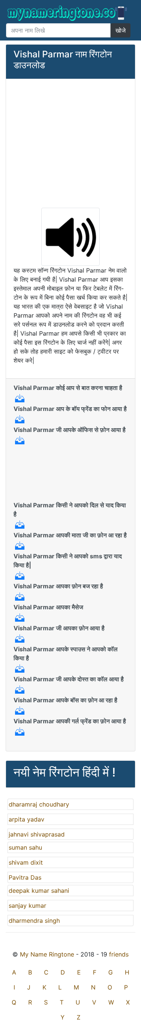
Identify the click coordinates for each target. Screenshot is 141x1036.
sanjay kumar (27, 905)
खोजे (120, 30)
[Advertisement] (70, 142)
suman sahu (25, 847)
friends (119, 954)
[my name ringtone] (67, 13)
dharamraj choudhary (39, 804)
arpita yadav (26, 819)
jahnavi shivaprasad (37, 834)
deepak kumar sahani (39, 890)
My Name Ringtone (47, 954)
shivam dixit (26, 862)
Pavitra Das (25, 877)
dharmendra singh (34, 920)
